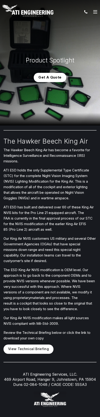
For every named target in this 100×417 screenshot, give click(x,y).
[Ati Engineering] (27, 10)
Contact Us (86, 11)
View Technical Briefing (28, 349)
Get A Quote (49, 77)
